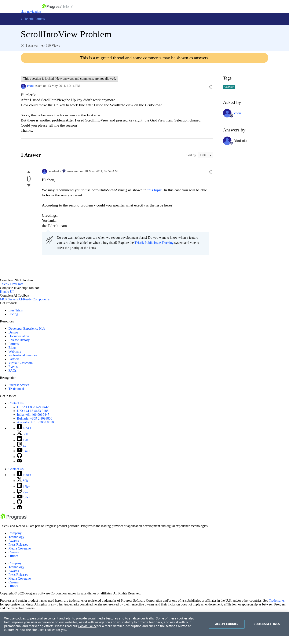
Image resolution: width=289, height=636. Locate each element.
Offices (13, 556)
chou (30, 86)
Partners (13, 359)
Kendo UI (7, 291)
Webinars (14, 351)
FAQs (12, 370)
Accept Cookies (226, 624)
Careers (13, 552)
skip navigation (31, 11)
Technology (16, 537)
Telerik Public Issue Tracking (154, 242)
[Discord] (19, 461)
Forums (13, 344)
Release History (19, 340)
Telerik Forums (34, 19)
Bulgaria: (34, 418)
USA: (33, 407)
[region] (144, 624)
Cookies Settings (267, 624)
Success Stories (18, 385)
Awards (13, 541)
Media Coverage (19, 548)
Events (13, 366)
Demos (13, 332)
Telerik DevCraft (11, 284)
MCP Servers (9, 299)
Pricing (13, 314)
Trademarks (277, 600)
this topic (154, 190)
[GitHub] (19, 457)
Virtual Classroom (20, 363)
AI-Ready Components (34, 299)
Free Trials (15, 310)
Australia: (35, 422)
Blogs (12, 347)
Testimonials (16, 389)
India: (33, 414)
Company (15, 533)
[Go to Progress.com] (14, 518)
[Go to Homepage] (57, 11)
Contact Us (15, 403)
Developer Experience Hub (26, 328)
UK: (32, 411)
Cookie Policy (87, 626)
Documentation (18, 336)
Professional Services (22, 355)
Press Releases (18, 544)
